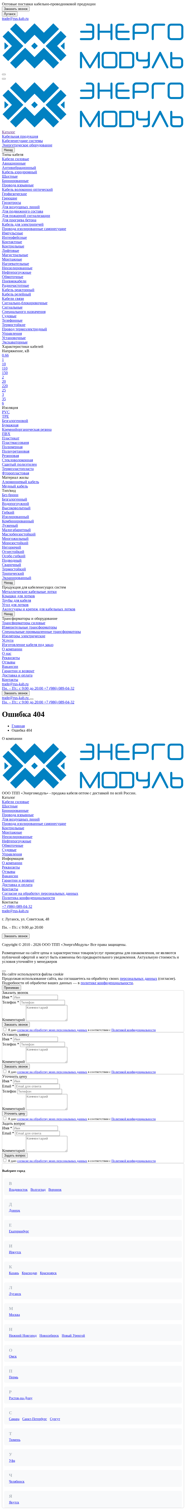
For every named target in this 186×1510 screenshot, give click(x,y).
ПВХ (6, 434)
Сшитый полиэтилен (19, 464)
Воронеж (55, 1189)
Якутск (14, 1502)
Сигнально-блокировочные (24, 303)
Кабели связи (13, 298)
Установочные (14, 338)
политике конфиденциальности (107, 983)
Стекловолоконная (17, 460)
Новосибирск (49, 1335)
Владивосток (18, 1189)
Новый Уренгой (73, 1335)
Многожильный (15, 538)
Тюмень (14, 1440)
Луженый (10, 525)
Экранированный (16, 578)
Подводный (12, 560)
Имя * (7, 997)
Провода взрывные (18, 185)
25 (4, 390)
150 (5, 373)
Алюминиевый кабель (20, 482)
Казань (14, 1273)
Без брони (10, 495)
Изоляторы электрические (23, 636)
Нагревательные (15, 264)
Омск (13, 1356)
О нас (6, 653)
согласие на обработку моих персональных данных (52, 1030)
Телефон (9, 1091)
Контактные (12, 242)
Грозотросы (11, 202)
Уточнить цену (14, 1113)
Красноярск (48, 1273)
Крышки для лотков (18, 596)
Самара (14, 1419)
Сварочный (11, 565)
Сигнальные (12, 307)
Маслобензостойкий (19, 534)
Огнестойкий (13, 552)
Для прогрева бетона (19, 220)
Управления (12, 333)
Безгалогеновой (15, 421)
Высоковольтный (16, 508)
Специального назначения (24, 312)
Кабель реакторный (18, 290)
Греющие (9, 198)
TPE (5, 416)
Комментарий (13, 1020)
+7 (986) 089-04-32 (17, 906)
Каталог (8, 132)
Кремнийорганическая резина (27, 429)
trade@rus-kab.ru (15, 18)
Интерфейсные (14, 237)
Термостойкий (14, 569)
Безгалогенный (14, 499)
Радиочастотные (15, 285)
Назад (8, 150)
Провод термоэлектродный (24, 329)
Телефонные (12, 320)
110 (5, 368)
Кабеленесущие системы (22, 141)
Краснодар (29, 1273)
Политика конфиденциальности (28, 898)
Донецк (14, 1210)
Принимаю (11, 988)
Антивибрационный (19, 168)
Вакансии (10, 666)
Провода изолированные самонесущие (34, 229)
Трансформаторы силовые (23, 623)
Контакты (10, 680)
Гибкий (8, 512)
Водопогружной (15, 504)
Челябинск (16, 1481)
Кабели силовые (15, 159)
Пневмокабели (14, 281)
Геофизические (14, 194)
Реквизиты (11, 658)
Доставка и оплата (17, 675)
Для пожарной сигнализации (26, 216)
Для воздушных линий (21, 207)
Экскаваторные (15, 342)
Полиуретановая (15, 451)
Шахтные (10, 176)
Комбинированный (18, 521)
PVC (6, 412)
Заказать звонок (16, 9)
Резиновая (10, 456)
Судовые (9, 316)
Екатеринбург (19, 1231)
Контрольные (13, 246)
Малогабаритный (16, 530)
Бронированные (15, 181)
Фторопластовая (15, 473)
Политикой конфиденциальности (133, 1030)
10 (4, 364)
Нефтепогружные (16, 272)
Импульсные (12, 233)
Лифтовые (10, 250)
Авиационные (14, 163)
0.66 (5, 355)
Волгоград (38, 1189)
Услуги (8, 640)
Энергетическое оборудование (27, 145)
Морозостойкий (15, 543)
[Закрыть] (4, 971)
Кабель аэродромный (19, 172)
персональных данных (138, 978)
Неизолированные (17, 268)
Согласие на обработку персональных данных (40, 893)
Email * (8, 1086)
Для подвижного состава (22, 211)
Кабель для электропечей (23, 224)
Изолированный (15, 517)
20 (4, 381)
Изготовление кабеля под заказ (27, 645)
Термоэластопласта (18, 469)
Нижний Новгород (23, 1335)
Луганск (10, 14)
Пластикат (10, 438)
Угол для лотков (15, 605)
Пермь (13, 1377)
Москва (14, 1315)
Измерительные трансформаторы (29, 627)
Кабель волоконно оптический (27, 189)
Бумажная (10, 425)
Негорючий (11, 547)
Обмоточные (12, 277)
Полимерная (12, 447)
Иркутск (15, 1252)
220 (5, 386)
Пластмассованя (15, 442)
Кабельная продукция (20, 136)
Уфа (12, 1460)
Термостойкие (13, 325)
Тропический (13, 573)
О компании (12, 649)
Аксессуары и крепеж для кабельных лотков (38, 609)
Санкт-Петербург (34, 1419)
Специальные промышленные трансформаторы (41, 632)
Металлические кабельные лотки (29, 592)
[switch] (4, 1029)
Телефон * (10, 1002)
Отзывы (8, 662)
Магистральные (15, 255)
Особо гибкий (13, 556)
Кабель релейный (16, 294)
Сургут (55, 1419)
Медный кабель (15, 486)
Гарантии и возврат (18, 671)
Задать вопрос (15, 1155)
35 (4, 399)
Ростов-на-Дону (20, 1398)
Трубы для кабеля (16, 600)
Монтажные (12, 259)
